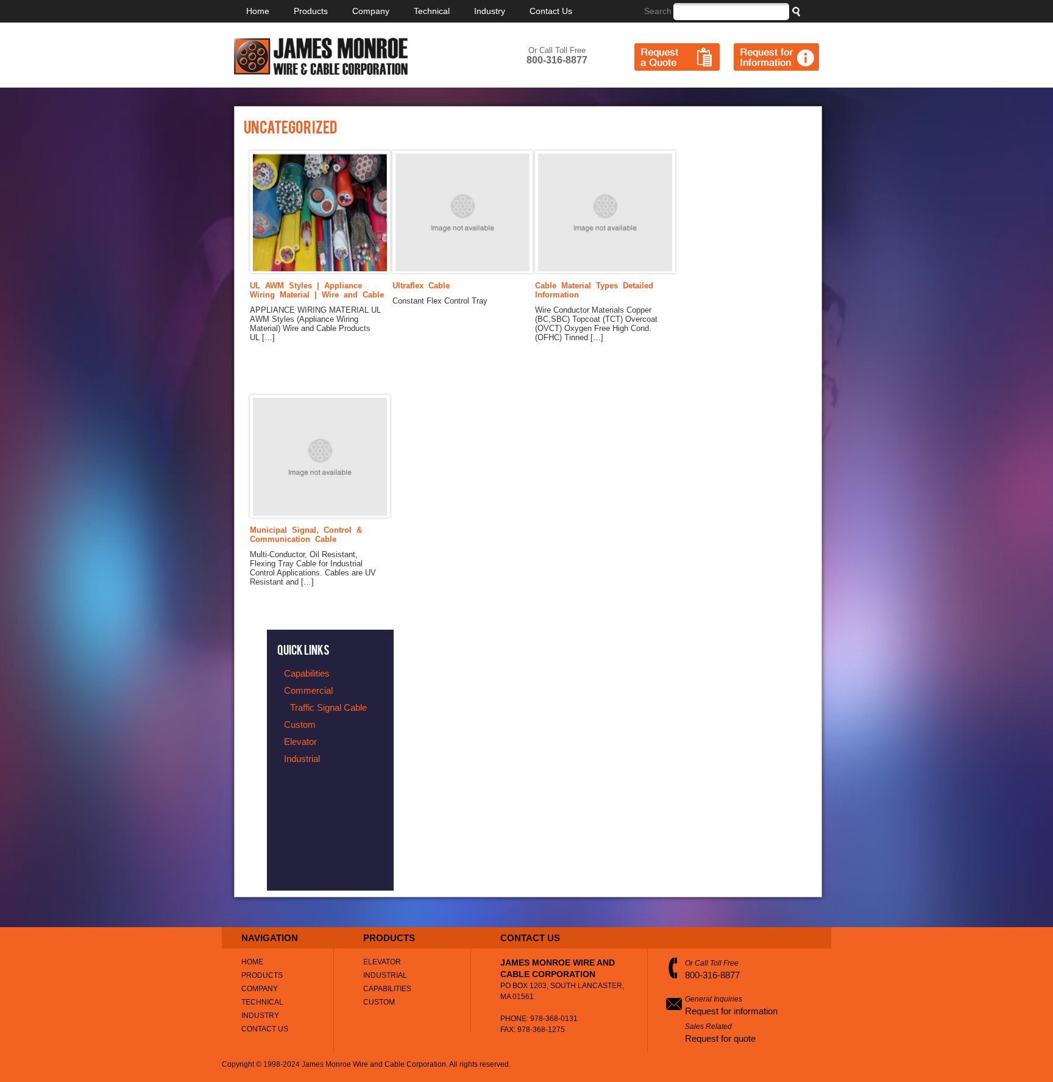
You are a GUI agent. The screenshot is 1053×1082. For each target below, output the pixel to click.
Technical (432, 11)
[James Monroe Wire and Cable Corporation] (321, 72)
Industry (489, 11)
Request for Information (776, 57)
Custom (379, 1002)
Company (370, 11)
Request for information (731, 1011)
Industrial (385, 975)
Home (257, 11)
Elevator (382, 962)
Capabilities (387, 988)
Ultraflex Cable (421, 285)
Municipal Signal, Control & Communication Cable (306, 534)
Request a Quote (677, 57)
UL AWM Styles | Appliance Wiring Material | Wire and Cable (317, 290)
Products (311, 11)
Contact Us (551, 11)
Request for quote (720, 1038)
